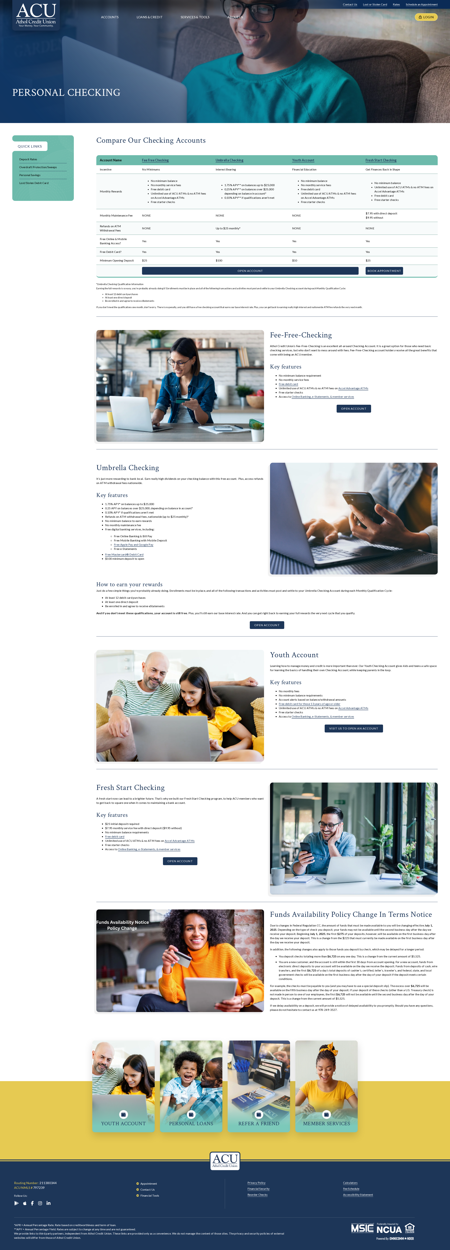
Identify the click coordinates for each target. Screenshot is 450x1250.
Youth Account (303, 160)
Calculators (350, 1182)
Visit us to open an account (353, 728)
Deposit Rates (28, 159)
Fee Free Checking (155, 160)
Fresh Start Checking (381, 160)
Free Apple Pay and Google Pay (133, 544)
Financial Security (259, 1188)
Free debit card (288, 384)
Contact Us (147, 1189)
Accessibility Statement (358, 1194)
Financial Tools (149, 1195)
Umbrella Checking (229, 160)
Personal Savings (29, 175)
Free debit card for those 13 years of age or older (309, 703)
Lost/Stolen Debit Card (34, 183)
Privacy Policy (256, 1182)
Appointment (148, 1183)
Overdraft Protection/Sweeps (38, 167)
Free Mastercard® (124, 554)
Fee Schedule (351, 1188)
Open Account (250, 270)
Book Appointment (384, 270)
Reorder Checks (258, 1194)
